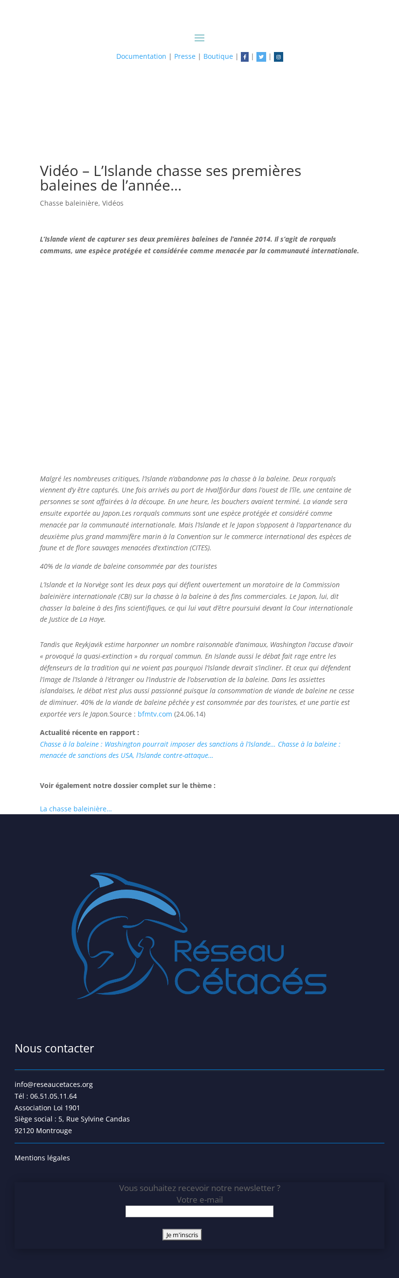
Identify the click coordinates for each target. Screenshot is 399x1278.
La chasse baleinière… (76, 808)
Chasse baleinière (69, 203)
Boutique (218, 56)
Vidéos (113, 203)
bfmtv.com (155, 713)
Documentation (141, 56)
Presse (185, 56)
